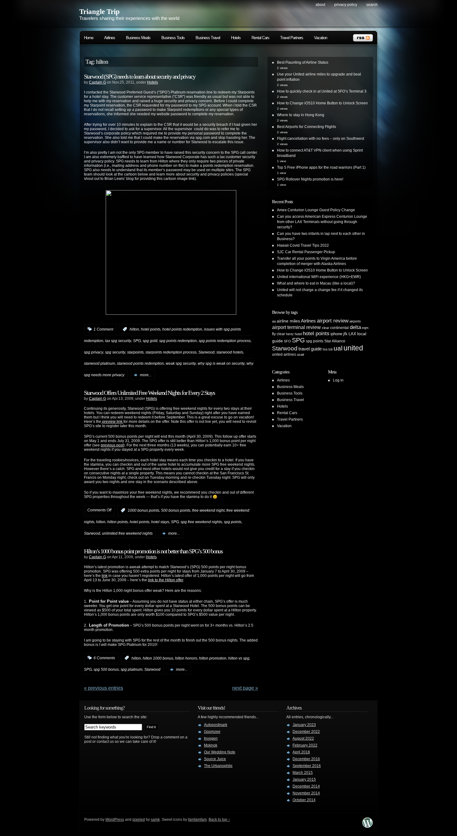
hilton (134, 329)
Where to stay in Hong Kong (300, 115)
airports (355, 321)
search (372, 4)
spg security (115, 352)
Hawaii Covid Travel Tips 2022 (303, 245)
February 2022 (305, 745)
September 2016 (307, 766)
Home (88, 37)
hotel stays (160, 522)
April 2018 (301, 752)
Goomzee (212, 731)
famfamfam (197, 819)
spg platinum (131, 669)
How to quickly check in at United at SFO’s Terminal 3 (322, 91)
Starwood (206, 352)
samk (155, 819)
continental (339, 328)
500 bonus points (175, 510)
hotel (298, 334)
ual (338, 348)
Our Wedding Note (219, 752)
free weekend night (208, 510)
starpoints (135, 352)
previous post (112, 445)
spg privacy (93, 352)
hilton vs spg (238, 658)
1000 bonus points (143, 510)
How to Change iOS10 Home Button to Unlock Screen (322, 103)
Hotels (236, 37)
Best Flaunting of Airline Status (302, 62)
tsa (325, 349)
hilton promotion (212, 658)
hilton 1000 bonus (158, 658)
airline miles (288, 320)
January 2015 (304, 779)
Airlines (109, 37)
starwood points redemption (140, 363)
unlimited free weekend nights (127, 533)
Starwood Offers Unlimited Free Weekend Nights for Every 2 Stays (149, 392)
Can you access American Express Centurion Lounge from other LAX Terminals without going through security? (322, 221)
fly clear (278, 334)
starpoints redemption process (170, 352)
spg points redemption (178, 341)
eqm (365, 328)
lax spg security (118, 341)
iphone (336, 333)
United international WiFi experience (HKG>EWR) (319, 277)
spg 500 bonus (106, 669)
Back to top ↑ (219, 819)
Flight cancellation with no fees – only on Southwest (320, 138)
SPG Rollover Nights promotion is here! (310, 179)
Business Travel (208, 37)
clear (325, 328)
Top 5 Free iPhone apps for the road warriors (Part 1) (321, 167)
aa (274, 321)
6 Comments (104, 658)
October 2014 (304, 800)
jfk (345, 333)
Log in (338, 380)
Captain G (97, 82)
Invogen (211, 738)
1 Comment (103, 329)
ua (330, 349)
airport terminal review (296, 327)
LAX (352, 333)
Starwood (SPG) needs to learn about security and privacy (139, 76)
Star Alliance (334, 341)
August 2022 (303, 738)
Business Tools (173, 37)
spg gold (150, 341)
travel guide (310, 348)
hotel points (150, 329)
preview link (112, 421)
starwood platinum (99, 363)
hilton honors (186, 658)
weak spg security (181, 363)
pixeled (138, 819)
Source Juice (215, 759)
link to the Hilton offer (165, 580)
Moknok (210, 745)
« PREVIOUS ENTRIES (103, 688)
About (320, 4)
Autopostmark (215, 725)
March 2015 (303, 772)
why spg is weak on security (221, 363)
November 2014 (306, 793)
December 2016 (306, 759)
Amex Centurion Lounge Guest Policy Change (316, 210)
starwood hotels (229, 352)
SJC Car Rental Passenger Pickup (306, 252)
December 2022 (306, 731)
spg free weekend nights (201, 522)
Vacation (320, 37)
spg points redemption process (225, 341)
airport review (333, 320)
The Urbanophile (218, 766)
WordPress (114, 819)
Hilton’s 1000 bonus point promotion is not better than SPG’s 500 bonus (153, 551)
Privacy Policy (345, 4)
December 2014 (306, 786)
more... (145, 375)
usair (300, 354)
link (105, 575)
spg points (232, 522)
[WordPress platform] (367, 826)
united (353, 348)
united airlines (284, 354)
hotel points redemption (182, 329)
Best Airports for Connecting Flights (306, 127)
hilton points (117, 522)
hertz (290, 334)
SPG (137, 341)
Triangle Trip (99, 12)
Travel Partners (291, 37)
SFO (287, 341)
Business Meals (138, 37)
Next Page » (245, 688)
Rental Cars (260, 37)
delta (355, 327)
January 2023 (304, 725)
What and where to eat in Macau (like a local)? (316, 283)
